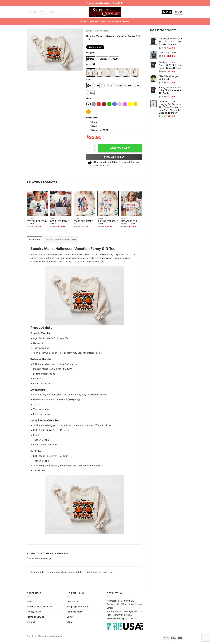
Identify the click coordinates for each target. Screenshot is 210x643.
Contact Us (72, 601)
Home (83, 21)
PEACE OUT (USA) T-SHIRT (83, 222)
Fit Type (90, 52)
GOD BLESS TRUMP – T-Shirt (60, 222)
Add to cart (120, 148)
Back (94, 126)
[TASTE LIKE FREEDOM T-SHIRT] (37, 203)
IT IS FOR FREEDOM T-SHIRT (108, 222)
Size (89, 79)
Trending (93, 21)
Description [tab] (34, 240)
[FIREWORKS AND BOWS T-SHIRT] (131, 203)
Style (90, 64)
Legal (69, 622)
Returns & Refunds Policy (39, 606)
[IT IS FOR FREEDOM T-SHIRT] (108, 203)
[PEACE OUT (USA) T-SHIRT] (84, 203)
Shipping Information (77, 606)
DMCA (70, 617)
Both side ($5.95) (100, 130)
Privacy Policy (34, 611)
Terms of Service (35, 617)
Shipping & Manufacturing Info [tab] (60, 240)
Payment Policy (75, 611)
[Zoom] (30, 67)
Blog (103, 21)
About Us (31, 601)
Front (94, 122)
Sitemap (31, 622)
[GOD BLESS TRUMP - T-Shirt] (60, 203)
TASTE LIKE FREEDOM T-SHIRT (37, 222)
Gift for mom (102, 31)
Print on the (92, 117)
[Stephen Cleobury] (105, 12)
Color (89, 98)
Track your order (119, 21)
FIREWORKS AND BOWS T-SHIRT (129, 222)
